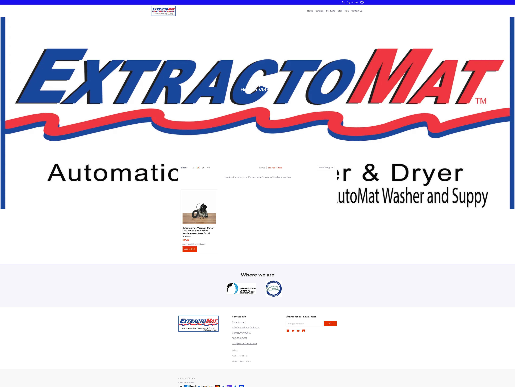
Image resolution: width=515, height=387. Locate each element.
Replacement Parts (240, 356)
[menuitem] (343, 2)
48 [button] (208, 168)
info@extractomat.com (244, 343)
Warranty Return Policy (241, 361)
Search (235, 350)
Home (262, 168)
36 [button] (203, 168)
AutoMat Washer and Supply (194, 244)
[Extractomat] (164, 11)
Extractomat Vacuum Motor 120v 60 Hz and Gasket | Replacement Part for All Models (198, 232)
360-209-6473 (239, 338)
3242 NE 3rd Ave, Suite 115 (245, 327)
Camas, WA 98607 (241, 333)
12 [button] (193, 168)
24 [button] (198, 168)
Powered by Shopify (186, 382)
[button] (352, 2)
